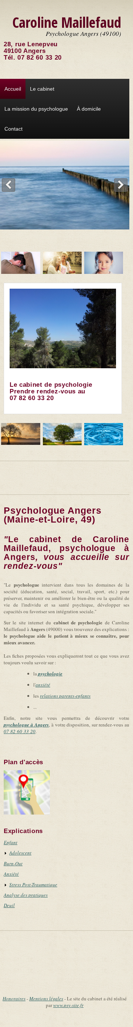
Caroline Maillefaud (66, 22)
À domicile (89, 109)
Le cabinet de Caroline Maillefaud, (66, 548)
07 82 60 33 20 (39, 57)
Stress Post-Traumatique (33, 884)
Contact (13, 129)
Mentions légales (46, 998)
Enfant (10, 842)
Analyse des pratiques (26, 895)
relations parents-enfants (65, 695)
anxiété (42, 684)
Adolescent (20, 852)
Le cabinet (42, 89)
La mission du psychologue (36, 109)
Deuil (9, 905)
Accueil (12, 89)
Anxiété (11, 873)
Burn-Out (13, 863)
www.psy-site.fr (68, 1005)
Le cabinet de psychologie (51, 384)
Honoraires (14, 998)
